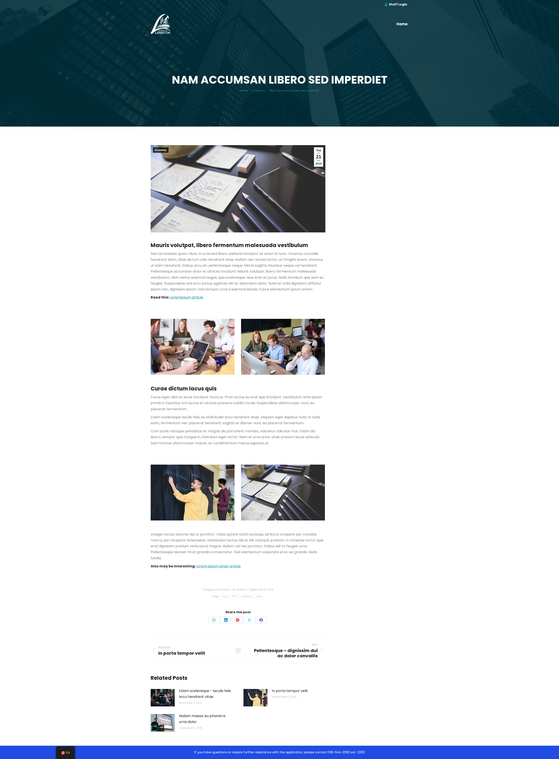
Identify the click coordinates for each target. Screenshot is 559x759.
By (239, 589)
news (225, 596)
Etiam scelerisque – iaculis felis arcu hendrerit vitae (205, 693)
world (259, 596)
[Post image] (163, 697)
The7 (234, 596)
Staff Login (398, 4)
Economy (161, 150)
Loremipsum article (186, 297)
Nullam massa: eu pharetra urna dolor (202, 718)
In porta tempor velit (290, 690)
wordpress (247, 596)
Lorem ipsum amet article (218, 566)
